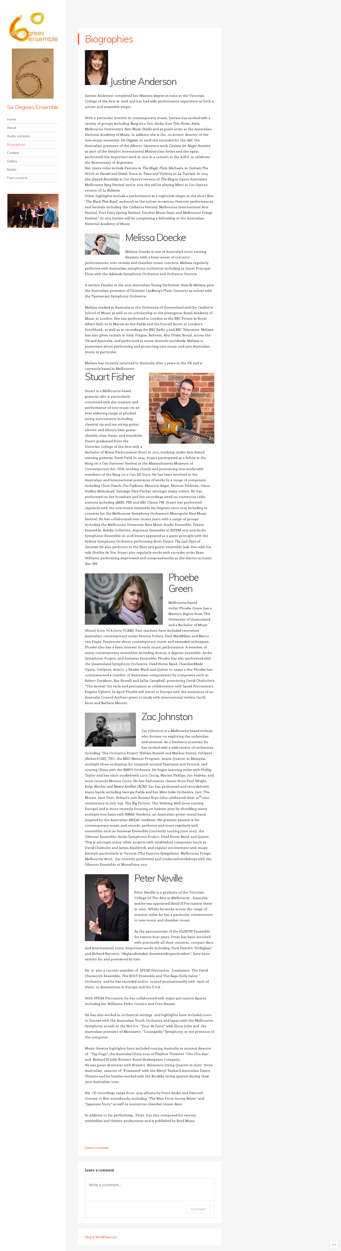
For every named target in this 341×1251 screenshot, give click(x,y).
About (11, 128)
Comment (198, 1209)
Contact (13, 153)
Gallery (12, 161)
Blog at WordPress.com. (101, 1237)
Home (11, 119)
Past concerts (17, 178)
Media (11, 169)
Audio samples (18, 136)
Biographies (16, 144)
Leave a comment (97, 1148)
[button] (32, 210)
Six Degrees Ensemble (32, 107)
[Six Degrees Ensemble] (32, 27)
